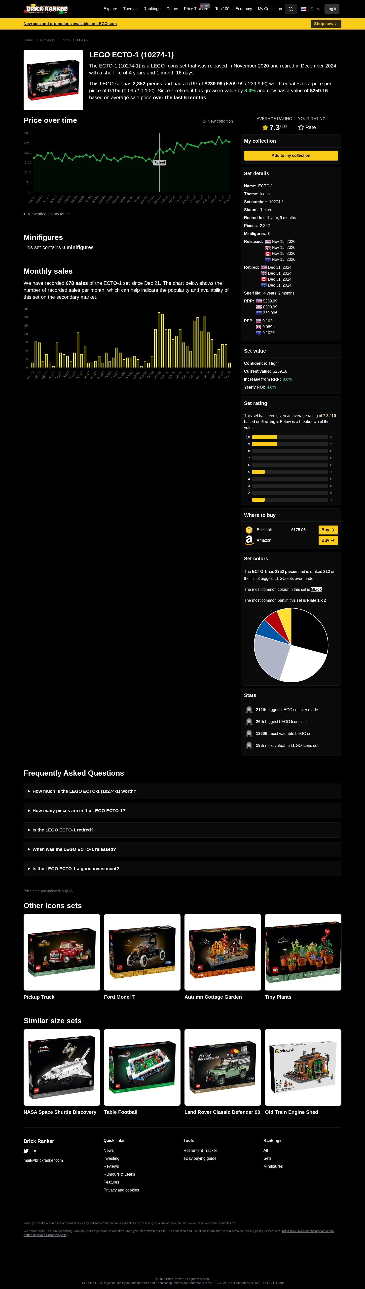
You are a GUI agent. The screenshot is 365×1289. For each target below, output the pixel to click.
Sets (267, 1158)
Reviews (111, 1166)
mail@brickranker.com (43, 1160)
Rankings (152, 9)
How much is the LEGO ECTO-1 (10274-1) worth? (84, 791)
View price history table (48, 214)
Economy (243, 9)
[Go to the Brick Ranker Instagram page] (35, 1151)
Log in (332, 9)
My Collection (270, 9)
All (265, 1150)
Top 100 (222, 9)
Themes (130, 9)
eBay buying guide (200, 1158)
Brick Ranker (39, 1141)
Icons (66, 40)
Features (111, 1182)
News (109, 1150)
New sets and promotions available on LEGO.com (70, 24)
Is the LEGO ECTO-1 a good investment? (76, 868)
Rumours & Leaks (119, 1174)
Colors (172, 9)
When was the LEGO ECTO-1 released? (74, 849)
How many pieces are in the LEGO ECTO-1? (79, 810)
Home (28, 40)
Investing (111, 1158)
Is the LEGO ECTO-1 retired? (63, 829)
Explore (110, 9)
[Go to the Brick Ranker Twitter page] (26, 1151)
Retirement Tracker (200, 1150)
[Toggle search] (290, 9)
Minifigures (273, 1166)
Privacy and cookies (121, 1190)
